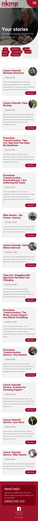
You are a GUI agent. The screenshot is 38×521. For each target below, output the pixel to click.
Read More (30, 93)
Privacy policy (19, 512)
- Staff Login (19, 514)
